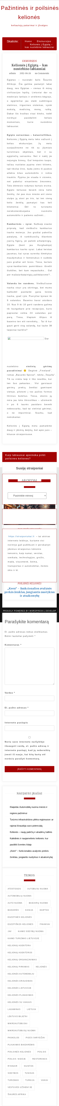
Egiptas (44, 910)
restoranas (39, 1059)
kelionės (41, 967)
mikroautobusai (17, 1023)
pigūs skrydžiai (35, 1038)
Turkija (29, 1080)
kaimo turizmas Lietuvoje (23, 938)
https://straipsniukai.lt (21, 536)
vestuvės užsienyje (20, 1087)
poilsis (42, 1052)
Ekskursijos (29, 60)
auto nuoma (15, 903)
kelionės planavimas (20, 995)
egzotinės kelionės (20, 917)
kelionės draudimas (20, 981)
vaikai (44, 1080)
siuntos (29, 1066)
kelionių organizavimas (22, 960)
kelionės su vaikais (20, 1002)
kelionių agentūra (19, 945)
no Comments (41, 73)
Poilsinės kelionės (29, 583)
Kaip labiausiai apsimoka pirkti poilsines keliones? (25, 457)
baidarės (13, 910)
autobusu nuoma (37, 889)
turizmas (13, 1080)
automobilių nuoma (19, 896)
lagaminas (14, 1009)
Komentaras (13, 645)
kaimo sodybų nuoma (31, 931)
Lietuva (31, 1009)
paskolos (13, 1038)
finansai (45, 924)
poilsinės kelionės (19, 1052)
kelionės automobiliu (21, 974)
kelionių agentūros (20, 953)
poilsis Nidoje (17, 1059)
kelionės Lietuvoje (19, 988)
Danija (29, 910)
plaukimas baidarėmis (21, 1045)
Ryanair (12, 1066)
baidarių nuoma (38, 903)
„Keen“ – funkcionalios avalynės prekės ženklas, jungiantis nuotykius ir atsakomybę (29, 592)
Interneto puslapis (16, 722)
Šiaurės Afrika (17, 1094)
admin (12, 73)
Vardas (10, 693)
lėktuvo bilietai (18, 1016)
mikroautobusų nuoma (22, 1031)
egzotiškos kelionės (20, 924)
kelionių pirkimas (18, 967)
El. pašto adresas (16, 707)
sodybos (13, 1073)
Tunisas (29, 1073)
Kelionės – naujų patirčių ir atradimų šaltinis (31, 832)
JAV (10, 931)
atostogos (14, 889)
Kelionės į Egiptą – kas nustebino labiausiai (29, 67)
